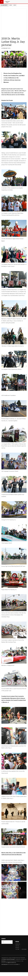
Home (10, 5)
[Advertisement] (14, 22)
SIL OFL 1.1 (18, 964)
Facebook (17, 944)
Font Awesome (4, 964)
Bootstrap (3, 961)
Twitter (17, 945)
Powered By (8, 968)
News (15, 5)
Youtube (17, 949)
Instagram (24, 949)
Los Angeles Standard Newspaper (8, 959)
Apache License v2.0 (12, 962)
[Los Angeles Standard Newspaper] (7, 2)
